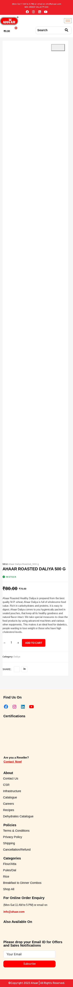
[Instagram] (33, 12)
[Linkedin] (39, 12)
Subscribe (29, 964)
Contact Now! (13, 761)
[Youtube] (46, 12)
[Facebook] (27, 12)
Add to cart (33, 642)
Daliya (17, 656)
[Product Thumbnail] (58, 47)
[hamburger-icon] (68, 20)
